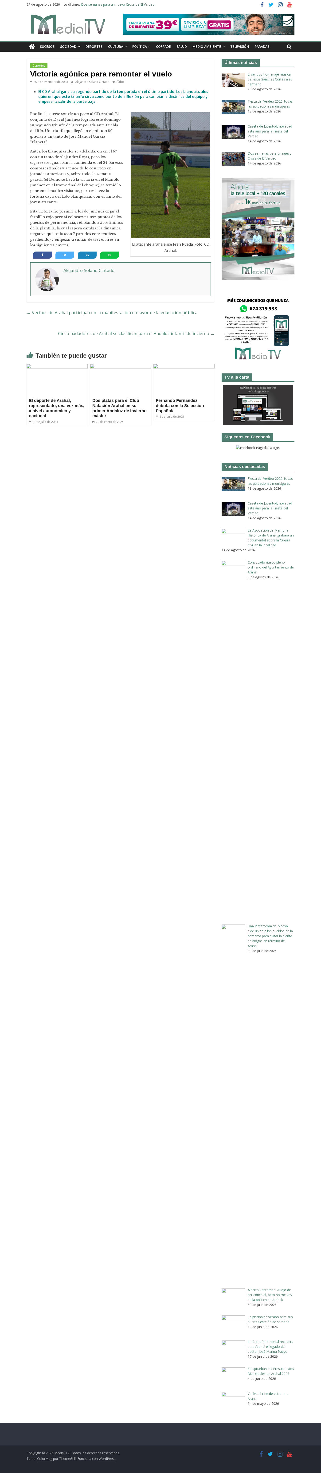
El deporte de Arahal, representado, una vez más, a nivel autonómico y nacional (56, 408)
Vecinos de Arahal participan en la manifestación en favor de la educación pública (112, 312)
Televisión (239, 46)
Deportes (94, 46)
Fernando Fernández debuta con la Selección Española (180, 405)
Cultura (115, 46)
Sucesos (47, 46)
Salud (181, 46)
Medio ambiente (206, 46)
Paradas (262, 46)
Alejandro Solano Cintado (92, 82)
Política (139, 46)
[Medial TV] (32, 47)
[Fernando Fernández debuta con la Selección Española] (184, 366)
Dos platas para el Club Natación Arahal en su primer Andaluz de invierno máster (119, 408)
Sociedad (68, 46)
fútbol (121, 82)
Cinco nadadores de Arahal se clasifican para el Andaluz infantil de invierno (136, 333)
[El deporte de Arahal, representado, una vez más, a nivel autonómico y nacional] (57, 366)
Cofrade (163, 46)
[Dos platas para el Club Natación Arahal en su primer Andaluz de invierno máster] (120, 366)
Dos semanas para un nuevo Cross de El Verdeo (118, 4)
